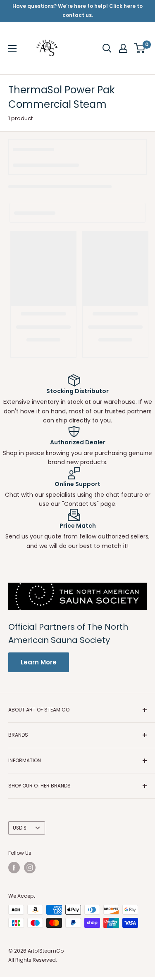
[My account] (123, 48)
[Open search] (107, 48)
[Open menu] (12, 48)
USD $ (19, 828)
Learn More (39, 662)
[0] (140, 48)
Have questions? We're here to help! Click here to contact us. (77, 10)
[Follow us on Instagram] (30, 867)
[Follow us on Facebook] (14, 867)
